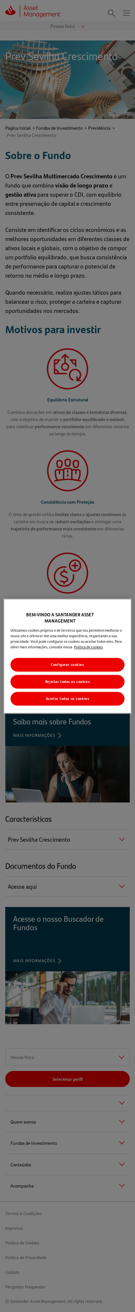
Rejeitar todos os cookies (67, 681)
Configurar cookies (67, 664)
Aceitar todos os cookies (67, 698)
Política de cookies (88, 647)
